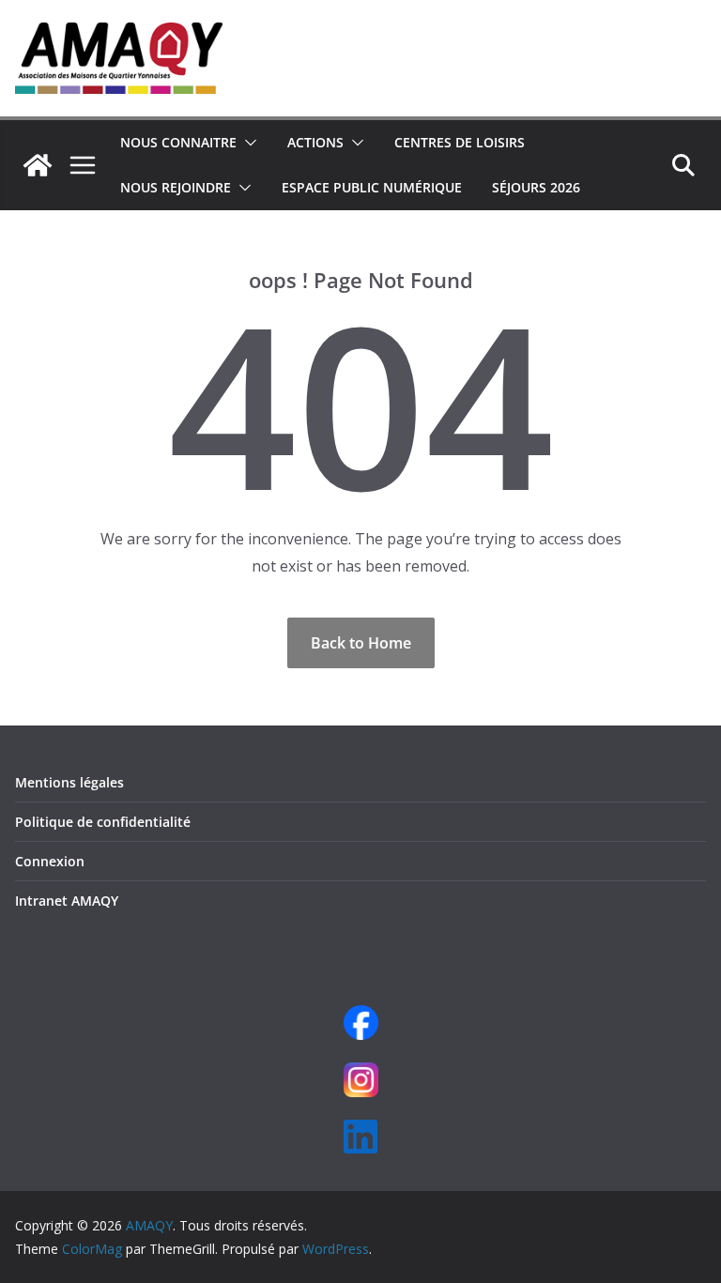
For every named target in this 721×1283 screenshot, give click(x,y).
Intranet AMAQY (66, 900)
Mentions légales (69, 782)
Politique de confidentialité (103, 822)
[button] (247, 143)
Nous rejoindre (175, 187)
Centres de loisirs (459, 142)
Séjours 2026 (536, 187)
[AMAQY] (37, 165)
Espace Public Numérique (372, 187)
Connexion (49, 861)
